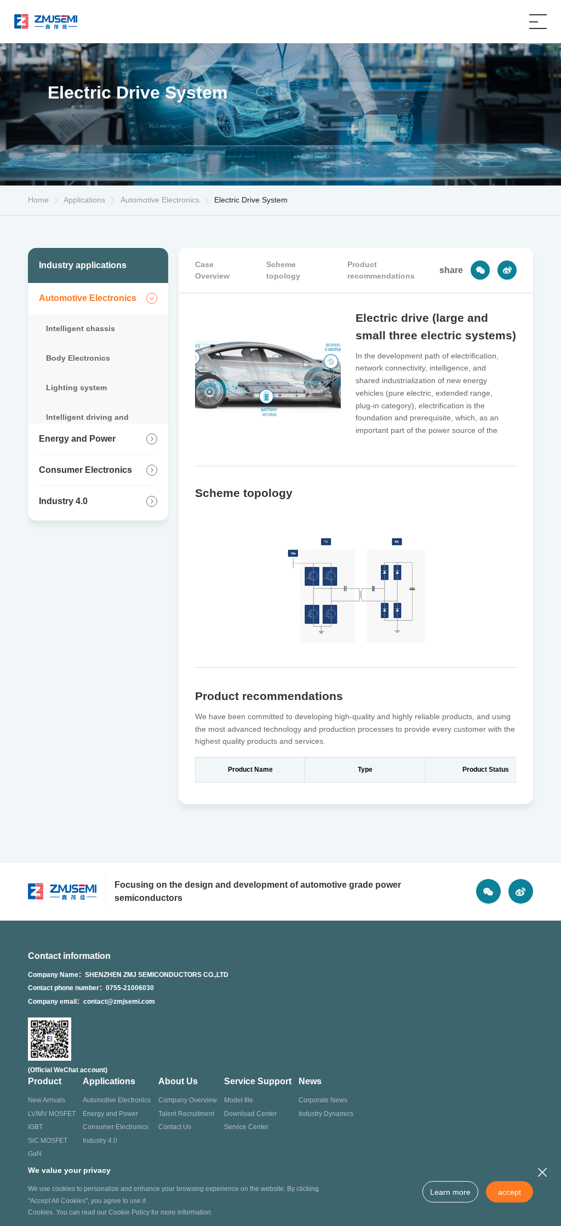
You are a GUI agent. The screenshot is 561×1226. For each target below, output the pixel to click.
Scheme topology (283, 270)
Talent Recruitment (186, 1114)
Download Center (250, 1114)
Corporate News (323, 1100)
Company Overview (187, 1100)
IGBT (35, 1127)
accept (509, 1192)
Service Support (257, 1081)
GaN (35, 1154)
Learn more (450, 1192)
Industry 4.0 (100, 1140)
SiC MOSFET (47, 1140)
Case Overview (212, 270)
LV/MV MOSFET (52, 1114)
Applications (109, 1081)
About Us (178, 1081)
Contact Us (174, 1127)
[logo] (45, 21)
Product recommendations (381, 270)
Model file (238, 1100)
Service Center (246, 1127)
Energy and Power (110, 1114)
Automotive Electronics (160, 199)
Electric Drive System (251, 199)
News (310, 1081)
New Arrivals (46, 1100)
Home (38, 199)
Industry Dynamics (326, 1114)
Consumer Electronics (115, 1127)
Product (44, 1081)
